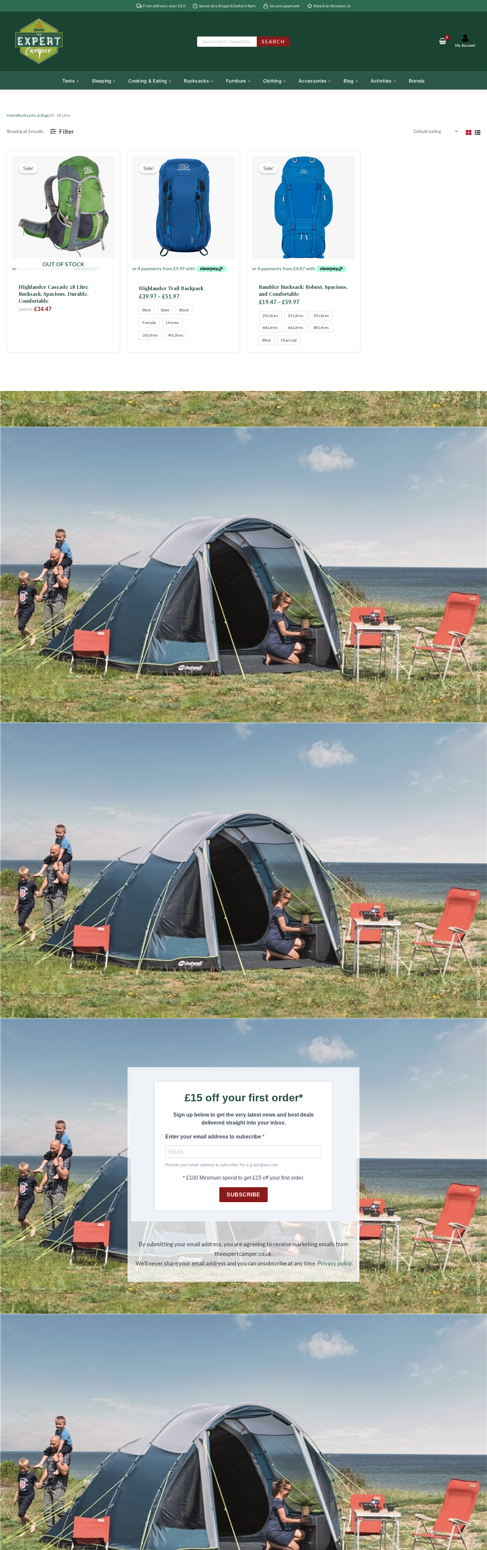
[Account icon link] (465, 41)
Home (12, 115)
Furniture (236, 81)
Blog (348, 81)
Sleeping (101, 81)
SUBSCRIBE (243, 1194)
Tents (68, 81)
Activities (381, 81)
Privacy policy (334, 1263)
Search (273, 41)
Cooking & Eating (147, 81)
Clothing (272, 81)
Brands (417, 81)
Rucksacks (196, 81)
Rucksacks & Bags (33, 115)
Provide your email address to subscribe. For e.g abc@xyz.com (221, 1165)
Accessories (312, 81)
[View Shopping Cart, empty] (442, 41)
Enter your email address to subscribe (213, 1136)
